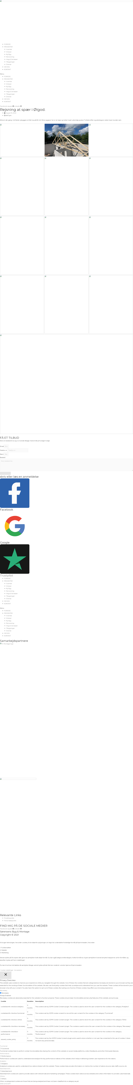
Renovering (10, 57)
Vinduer (8, 52)
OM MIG (7, 67)
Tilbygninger (10, 62)
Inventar (9, 49)
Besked (2, 457)
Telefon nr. (3, 450)
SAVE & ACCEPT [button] (5, 1084)
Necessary (5, 993)
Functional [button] (3, 1046)
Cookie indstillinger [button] (6, 970)
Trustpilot (6, 575)
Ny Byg (8, 54)
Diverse (8, 64)
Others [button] (2, 1076)
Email (2, 446)
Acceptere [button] (18, 970)
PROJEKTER (8, 47)
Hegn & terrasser (12, 59)
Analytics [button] (3, 1061)
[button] (66, 74)
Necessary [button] (3, 990)
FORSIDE (7, 44)
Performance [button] (4, 1053)
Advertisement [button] (5, 1068)
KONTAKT (7, 69)
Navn (2, 454)
